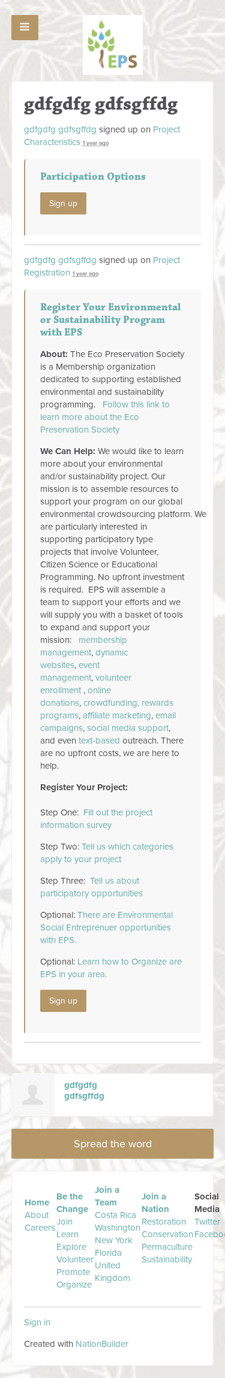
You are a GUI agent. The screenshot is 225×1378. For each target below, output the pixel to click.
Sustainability (167, 1259)
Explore (71, 1246)
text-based (99, 740)
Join (64, 1221)
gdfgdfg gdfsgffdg (60, 129)
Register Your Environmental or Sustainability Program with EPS (110, 320)
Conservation (167, 1234)
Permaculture (167, 1246)
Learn (67, 1234)
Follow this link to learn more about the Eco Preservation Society (105, 417)
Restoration (164, 1221)
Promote (73, 1272)
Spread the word (113, 1143)
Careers (40, 1227)
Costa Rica (115, 1215)
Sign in (37, 1322)
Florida (108, 1252)
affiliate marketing (117, 715)
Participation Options (93, 176)
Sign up (63, 203)
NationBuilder (102, 1343)
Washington (117, 1227)
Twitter (207, 1221)
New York (114, 1240)
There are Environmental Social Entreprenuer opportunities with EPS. (106, 927)
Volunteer (75, 1259)
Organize (74, 1284)
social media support (128, 728)
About (37, 1215)
